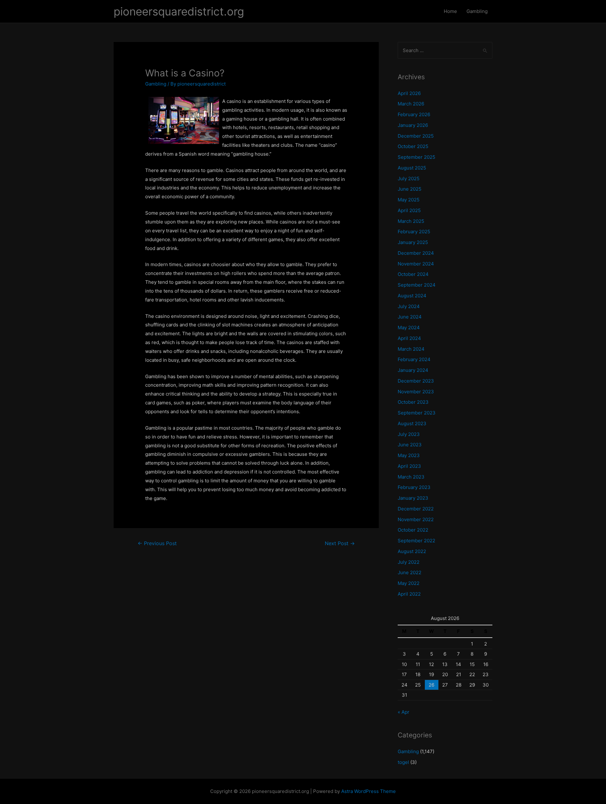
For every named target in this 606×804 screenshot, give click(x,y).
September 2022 (416, 541)
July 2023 (409, 434)
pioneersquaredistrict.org (179, 11)
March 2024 (411, 349)
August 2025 (412, 168)
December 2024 (416, 253)
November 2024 (416, 264)
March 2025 (411, 221)
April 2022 (409, 594)
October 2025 (413, 146)
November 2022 (416, 519)
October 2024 (413, 274)
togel (403, 762)
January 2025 (413, 242)
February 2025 (414, 232)
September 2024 (417, 285)
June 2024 (410, 317)
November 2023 (416, 392)
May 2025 (408, 200)
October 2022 (413, 530)
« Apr (403, 712)
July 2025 (408, 179)
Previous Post (157, 543)
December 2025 (416, 136)
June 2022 (409, 572)
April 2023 (409, 466)
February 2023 (414, 487)
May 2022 (408, 583)
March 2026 (411, 104)
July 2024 (409, 306)
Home (450, 11)
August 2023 (412, 423)
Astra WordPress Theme (368, 791)
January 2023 (413, 498)
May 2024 (409, 328)
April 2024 (409, 338)
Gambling (477, 11)
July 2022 (408, 562)
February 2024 (414, 359)
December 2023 (416, 381)
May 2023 (409, 455)
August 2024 (412, 296)
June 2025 (409, 189)
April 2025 (409, 210)
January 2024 (413, 370)
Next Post (340, 543)
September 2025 (416, 157)
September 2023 (417, 413)
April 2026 (409, 93)
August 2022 (412, 551)
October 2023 (413, 402)
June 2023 (410, 445)
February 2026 (414, 114)
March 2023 (411, 477)
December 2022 (416, 509)
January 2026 (413, 125)
